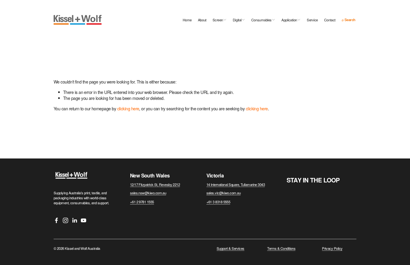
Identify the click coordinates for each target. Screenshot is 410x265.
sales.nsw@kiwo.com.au (148, 192)
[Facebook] (56, 220)
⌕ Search (349, 20)
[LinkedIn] (74, 220)
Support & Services (230, 248)
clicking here (128, 108)
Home (187, 19)
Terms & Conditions (281, 248)
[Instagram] (65, 220)
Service (312, 19)
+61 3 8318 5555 (218, 201)
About (202, 19)
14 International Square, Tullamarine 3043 (235, 184)
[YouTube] (83, 220)
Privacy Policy (332, 248)
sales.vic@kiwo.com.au (223, 192)
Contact (329, 19)
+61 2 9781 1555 (142, 201)
